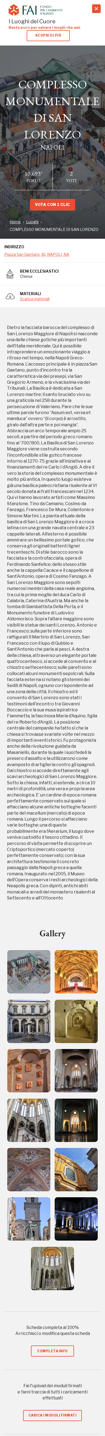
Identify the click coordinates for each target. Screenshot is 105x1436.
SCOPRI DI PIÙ (48, 35)
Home (15, 222)
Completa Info (52, 1351)
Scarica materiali (35, 298)
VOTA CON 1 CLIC (52, 204)
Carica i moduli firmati (52, 1415)
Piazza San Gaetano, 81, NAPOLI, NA (36, 254)
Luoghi (32, 222)
